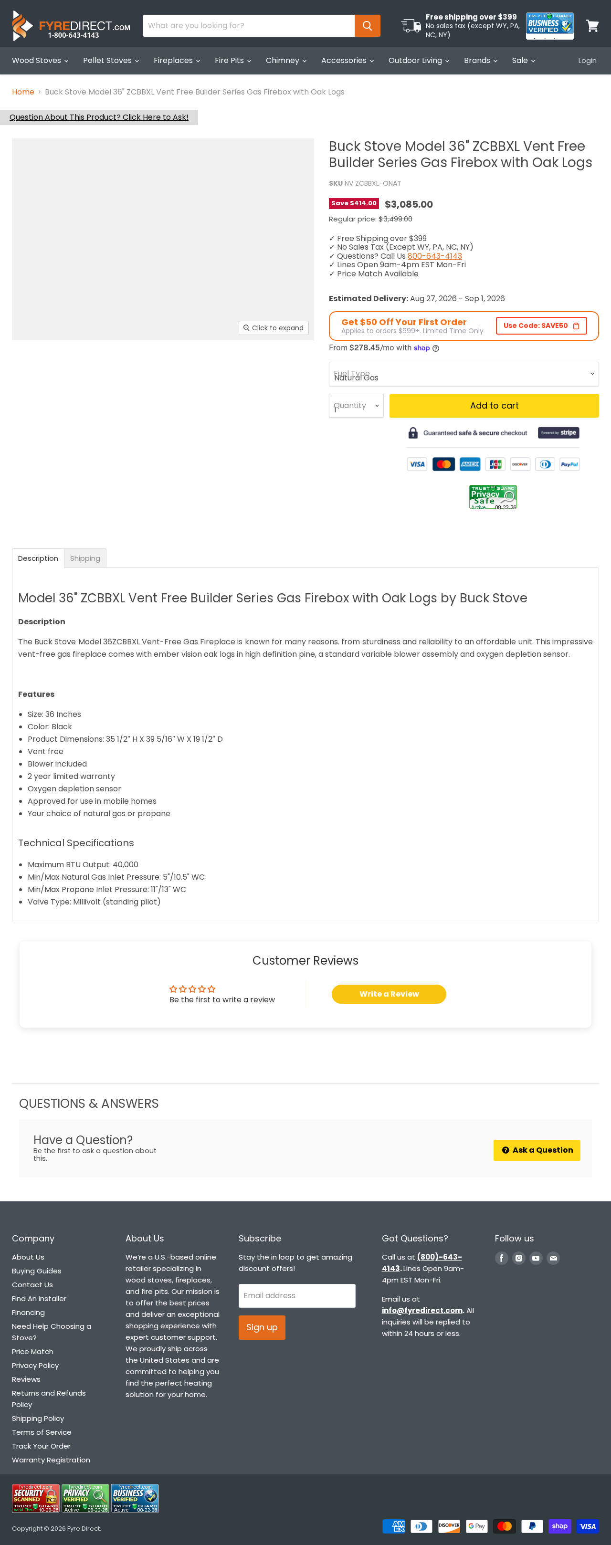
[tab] (38, 558)
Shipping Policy (38, 1418)
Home (23, 92)
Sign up (262, 1327)
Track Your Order (41, 1446)
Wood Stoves (37, 60)
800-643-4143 (435, 256)
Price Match (32, 1351)
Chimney (283, 60)
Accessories (345, 60)
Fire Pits (230, 60)
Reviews (26, 1379)
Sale (521, 60)
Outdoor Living (416, 60)
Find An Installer (39, 1298)
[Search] (367, 26)
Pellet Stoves (108, 60)
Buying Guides (37, 1271)
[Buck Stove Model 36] (39, 368)
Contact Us (32, 1285)
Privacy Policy (35, 1365)
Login (588, 60)
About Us (28, 1257)
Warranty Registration (51, 1460)
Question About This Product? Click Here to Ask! (99, 117)
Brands (478, 60)
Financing (28, 1312)
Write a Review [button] (389, 993)
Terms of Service (42, 1432)
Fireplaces (174, 60)
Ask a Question (542, 1150)
